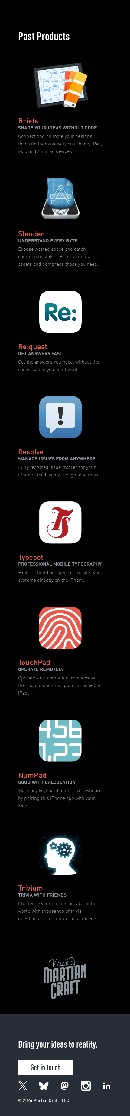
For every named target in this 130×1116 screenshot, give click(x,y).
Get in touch (45, 1067)
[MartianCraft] (17, 7)
